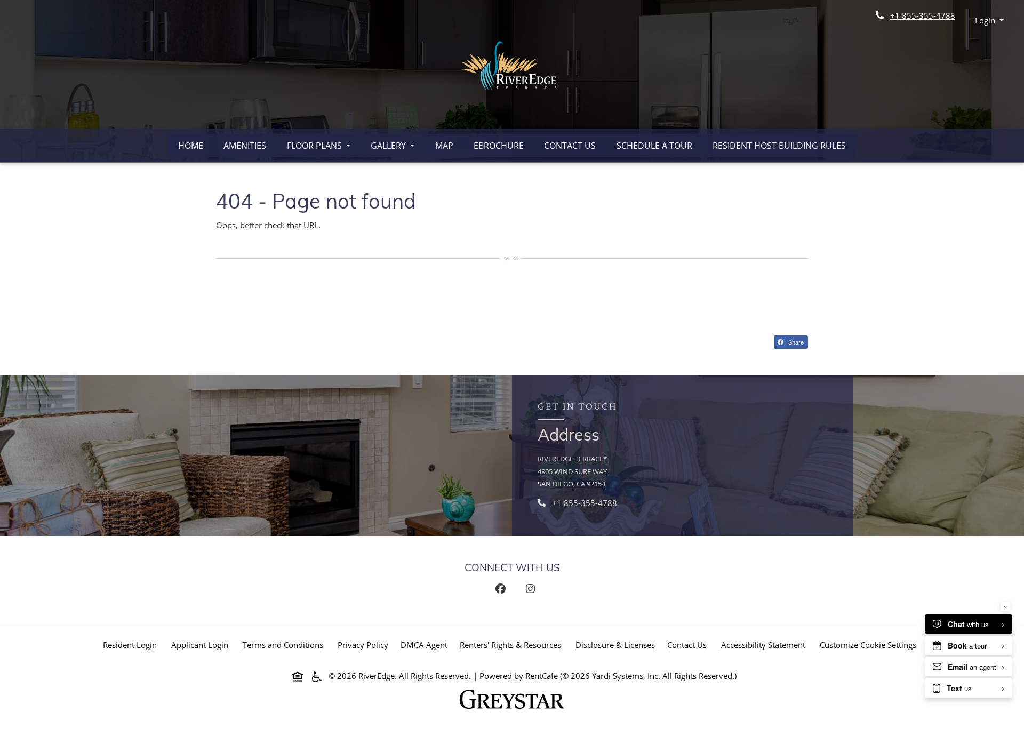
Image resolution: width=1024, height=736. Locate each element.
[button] (989, 21)
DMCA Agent (426, 644)
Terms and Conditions (285, 644)
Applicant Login (202, 644)
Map (444, 145)
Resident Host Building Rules (779, 145)
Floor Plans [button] (315, 145)
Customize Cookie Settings (868, 644)
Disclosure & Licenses (617, 644)
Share (797, 343)
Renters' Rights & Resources (512, 644)
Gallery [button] (389, 145)
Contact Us (570, 145)
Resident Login (132, 644)
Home (190, 145)
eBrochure (499, 145)
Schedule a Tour (654, 145)
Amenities (244, 145)
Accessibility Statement (765, 644)
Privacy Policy (365, 644)
